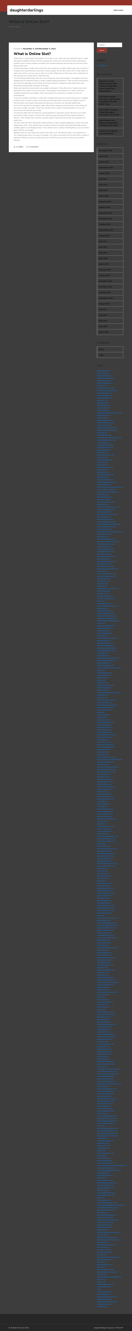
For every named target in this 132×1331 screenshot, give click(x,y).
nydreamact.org (102, 442)
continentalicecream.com (106, 787)
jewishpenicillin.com (104, 663)
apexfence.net (102, 1307)
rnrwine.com (101, 1267)
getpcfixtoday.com (104, 450)
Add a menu (118, 10)
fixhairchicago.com (104, 987)
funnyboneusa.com (104, 933)
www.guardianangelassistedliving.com (111, 1205)
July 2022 (103, 309)
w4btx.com (101, 623)
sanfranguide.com (103, 749)
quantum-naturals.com (105, 1217)
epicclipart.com (102, 457)
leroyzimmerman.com (105, 1259)
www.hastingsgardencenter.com (109, 1170)
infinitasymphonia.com (105, 809)
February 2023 (105, 270)
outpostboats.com (103, 720)
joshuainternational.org (105, 1061)
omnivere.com (102, 400)
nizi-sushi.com (102, 871)
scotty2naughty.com (104, 831)
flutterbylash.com (103, 1247)
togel (101, 355)
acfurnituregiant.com (104, 395)
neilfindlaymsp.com (104, 962)
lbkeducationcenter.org (105, 685)
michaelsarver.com (104, 641)
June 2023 (103, 247)
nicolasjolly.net (102, 806)
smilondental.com (103, 631)
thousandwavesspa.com (106, 957)
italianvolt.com (102, 586)
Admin (20, 147)
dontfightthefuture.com (105, 551)
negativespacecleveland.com (107, 918)
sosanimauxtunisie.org (105, 467)
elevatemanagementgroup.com (108, 1257)
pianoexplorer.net (103, 1173)
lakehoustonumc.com (104, 1052)
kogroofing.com (102, 470)
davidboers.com (102, 1042)
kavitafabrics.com (103, 940)
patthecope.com (103, 995)
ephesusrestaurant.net (105, 1185)
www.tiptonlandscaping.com (107, 1133)
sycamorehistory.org (104, 1160)
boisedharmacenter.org (105, 707)
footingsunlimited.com (105, 1103)
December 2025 (105, 150)
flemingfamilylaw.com (105, 1264)
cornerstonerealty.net (105, 1163)
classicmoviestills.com (105, 737)
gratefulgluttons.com (104, 727)
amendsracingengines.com (106, 1089)
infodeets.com (102, 385)
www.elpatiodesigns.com (106, 1193)
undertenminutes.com (105, 398)
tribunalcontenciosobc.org (106, 769)
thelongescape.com (104, 883)
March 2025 (104, 162)
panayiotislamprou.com (105, 480)
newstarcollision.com (104, 633)
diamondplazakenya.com (106, 1210)
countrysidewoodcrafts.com (107, 428)
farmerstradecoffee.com (106, 1037)
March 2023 (104, 264)
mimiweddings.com (104, 1294)
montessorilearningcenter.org (107, 1220)
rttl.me (99, 1289)
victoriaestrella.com (104, 955)
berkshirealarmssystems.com (107, 589)
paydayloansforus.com (105, 420)
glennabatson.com (103, 777)
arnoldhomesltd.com (104, 554)
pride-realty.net (102, 1242)
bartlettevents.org (103, 499)
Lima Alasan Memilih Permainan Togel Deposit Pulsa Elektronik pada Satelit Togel (109, 100)
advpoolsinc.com (103, 975)
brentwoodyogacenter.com (107, 1131)
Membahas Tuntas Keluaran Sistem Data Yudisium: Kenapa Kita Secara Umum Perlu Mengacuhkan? (108, 86)
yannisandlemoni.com (105, 596)
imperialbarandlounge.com (106, 561)
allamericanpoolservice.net (106, 660)
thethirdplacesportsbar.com (107, 1183)
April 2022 (103, 326)
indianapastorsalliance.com (107, 980)
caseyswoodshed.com (105, 985)
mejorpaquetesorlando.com (107, 618)
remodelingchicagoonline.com (107, 1128)
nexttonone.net (102, 1056)
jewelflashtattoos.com (105, 447)
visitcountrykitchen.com (105, 893)
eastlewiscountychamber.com (108, 767)
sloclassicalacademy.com (106, 772)
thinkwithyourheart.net (105, 566)
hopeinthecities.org (104, 725)
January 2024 (104, 207)
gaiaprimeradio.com (104, 876)
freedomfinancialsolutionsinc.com (109, 1084)
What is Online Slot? (32, 53)
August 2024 (104, 173)
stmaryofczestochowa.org (106, 848)
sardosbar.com (102, 584)
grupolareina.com (103, 504)
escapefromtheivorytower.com (108, 541)
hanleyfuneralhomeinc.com (107, 616)
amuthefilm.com (102, 801)
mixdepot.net (102, 1155)
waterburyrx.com (103, 972)
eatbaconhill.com (103, 410)
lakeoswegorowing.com (105, 1269)
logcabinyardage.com (105, 1039)
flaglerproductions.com (105, 782)
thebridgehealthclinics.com (106, 1024)
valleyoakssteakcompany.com (108, 982)
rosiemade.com (102, 608)
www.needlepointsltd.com (106, 1116)
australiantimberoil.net (105, 519)
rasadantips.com (103, 403)
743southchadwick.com (106, 544)
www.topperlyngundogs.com (107, 1074)
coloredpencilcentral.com (106, 556)
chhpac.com (101, 1282)
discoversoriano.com (104, 742)
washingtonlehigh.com (105, 1141)
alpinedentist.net (103, 472)
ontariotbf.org (102, 433)
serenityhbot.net (103, 1059)
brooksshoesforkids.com (106, 1012)
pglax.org (100, 915)
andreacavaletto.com (105, 702)
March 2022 (104, 332)
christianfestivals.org (104, 891)
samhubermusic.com (104, 1304)
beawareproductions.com (106, 839)
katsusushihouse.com (105, 814)
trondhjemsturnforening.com (107, 1207)
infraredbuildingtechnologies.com (109, 524)
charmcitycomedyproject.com (107, 836)
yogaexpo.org (102, 697)
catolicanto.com (102, 683)
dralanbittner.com (103, 593)
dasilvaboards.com (104, 774)
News (101, 349)
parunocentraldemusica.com (107, 1203)
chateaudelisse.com (104, 485)
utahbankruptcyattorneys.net (107, 569)
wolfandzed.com (103, 1148)
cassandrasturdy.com (105, 732)
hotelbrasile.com (103, 494)
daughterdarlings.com (105, 383)
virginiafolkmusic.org (104, 673)
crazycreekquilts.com (104, 789)
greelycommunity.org (104, 816)
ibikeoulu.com (102, 844)
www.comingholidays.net (106, 747)
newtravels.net (102, 418)
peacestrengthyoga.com (106, 1081)
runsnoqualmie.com (104, 1106)
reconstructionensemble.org (107, 938)
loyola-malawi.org (103, 715)
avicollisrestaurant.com (105, 965)
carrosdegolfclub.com (104, 529)
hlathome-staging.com (105, 645)
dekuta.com (101, 1151)
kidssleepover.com (103, 415)
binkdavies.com (102, 792)
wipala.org (100, 712)
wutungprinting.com (104, 903)
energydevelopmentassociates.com (110, 532)
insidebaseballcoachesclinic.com (108, 1232)
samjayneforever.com (105, 1225)
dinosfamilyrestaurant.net (106, 522)
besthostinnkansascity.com (107, 1297)
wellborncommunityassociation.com (110, 487)
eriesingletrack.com (104, 603)
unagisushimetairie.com (105, 445)
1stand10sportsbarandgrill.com (108, 621)
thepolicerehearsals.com (106, 762)
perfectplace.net (103, 690)
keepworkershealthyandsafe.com (109, 437)
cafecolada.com (102, 740)
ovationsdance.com (104, 675)
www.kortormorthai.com (106, 1091)
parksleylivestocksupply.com (107, 705)
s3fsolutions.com (103, 537)
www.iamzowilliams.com (106, 1168)
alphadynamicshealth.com (106, 1245)
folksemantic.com (103, 581)
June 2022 (103, 315)
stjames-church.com (104, 829)
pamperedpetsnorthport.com (107, 606)
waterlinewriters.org (104, 1027)
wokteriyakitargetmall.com (106, 648)
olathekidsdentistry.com (105, 613)
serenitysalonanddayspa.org (107, 390)
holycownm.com (103, 945)
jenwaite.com (102, 1255)
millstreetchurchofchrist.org (107, 1237)
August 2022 (104, 304)
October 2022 (104, 292)
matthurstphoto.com (104, 1227)
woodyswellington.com (105, 1188)
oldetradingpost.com (104, 512)
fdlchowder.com (103, 1113)
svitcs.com (101, 997)
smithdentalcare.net (104, 1299)
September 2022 (106, 298)
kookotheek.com (103, 477)
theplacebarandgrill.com (105, 970)
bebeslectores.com (104, 517)
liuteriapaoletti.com (104, 920)
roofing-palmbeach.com (105, 549)
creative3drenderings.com (106, 1034)
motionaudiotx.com (104, 1287)
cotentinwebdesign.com (106, 509)
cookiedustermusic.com (105, 935)
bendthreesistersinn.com (106, 928)
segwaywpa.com (103, 1019)
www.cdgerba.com (104, 1200)
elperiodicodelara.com (105, 376)
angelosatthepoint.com (105, 977)
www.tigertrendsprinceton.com (108, 1069)
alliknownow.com (103, 764)
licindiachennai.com (104, 381)
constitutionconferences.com (107, 992)
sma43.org (101, 1126)
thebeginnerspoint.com (105, 744)
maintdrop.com (102, 462)
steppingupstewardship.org (107, 1136)
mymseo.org (101, 1279)
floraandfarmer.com (104, 534)
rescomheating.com (104, 1292)
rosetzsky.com (102, 821)
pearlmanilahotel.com (104, 460)
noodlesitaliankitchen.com (106, 440)
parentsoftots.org (103, 1032)
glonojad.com (102, 824)
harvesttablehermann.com (106, 527)
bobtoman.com (102, 465)
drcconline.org (102, 967)
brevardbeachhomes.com (106, 539)
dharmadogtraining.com (105, 1284)
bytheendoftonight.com (105, 722)
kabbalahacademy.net (105, 628)
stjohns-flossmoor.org (105, 930)
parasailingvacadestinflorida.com (109, 1240)
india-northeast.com (104, 546)
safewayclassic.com (104, 425)
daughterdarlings (21, 10)
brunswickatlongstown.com (107, 863)
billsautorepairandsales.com (107, 1215)
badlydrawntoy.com (104, 1049)
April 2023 (103, 258)
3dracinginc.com (103, 754)
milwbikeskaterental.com (106, 908)
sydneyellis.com (102, 653)
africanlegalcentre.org (105, 811)
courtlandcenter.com (104, 960)
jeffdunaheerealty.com (105, 1079)
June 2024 (103, 185)
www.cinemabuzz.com (105, 1153)
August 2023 (104, 236)
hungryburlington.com (105, 861)
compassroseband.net (105, 1002)
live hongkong (102, 65)
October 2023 (104, 224)
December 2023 (105, 213)
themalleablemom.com (105, 856)
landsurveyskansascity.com (107, 1099)
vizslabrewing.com (104, 591)
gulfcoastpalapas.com (105, 1022)
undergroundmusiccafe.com (107, 1302)
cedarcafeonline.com (104, 393)
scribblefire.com (102, 695)
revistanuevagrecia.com (105, 826)
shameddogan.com (104, 1029)
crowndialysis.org (103, 655)
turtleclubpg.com (103, 950)
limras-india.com (103, 373)
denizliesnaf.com (103, 990)
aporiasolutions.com (104, 1017)
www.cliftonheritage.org (106, 1123)
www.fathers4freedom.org (107, 1071)
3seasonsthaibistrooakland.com (108, 692)
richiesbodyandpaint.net (106, 378)
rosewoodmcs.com (104, 1158)
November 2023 (105, 219)
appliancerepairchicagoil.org (107, 430)
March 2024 (104, 196)
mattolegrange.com (104, 886)
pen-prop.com (102, 1066)
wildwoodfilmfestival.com (106, 489)
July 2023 (103, 241)
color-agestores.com (104, 710)
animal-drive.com (103, 1007)
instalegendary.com (104, 435)
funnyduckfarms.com (104, 1252)
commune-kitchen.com (105, 799)
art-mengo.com (102, 873)
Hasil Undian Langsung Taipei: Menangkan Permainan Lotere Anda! (109, 112)
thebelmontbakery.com (105, 423)
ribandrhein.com (102, 678)
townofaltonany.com (104, 913)
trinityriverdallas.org (104, 688)
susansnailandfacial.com (106, 1064)
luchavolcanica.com (104, 943)
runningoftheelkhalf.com (106, 1076)
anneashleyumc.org (104, 1096)
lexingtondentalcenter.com (107, 650)
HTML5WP (118, 1328)
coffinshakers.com (103, 846)
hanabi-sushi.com (103, 1146)
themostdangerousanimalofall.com (109, 759)
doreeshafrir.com (103, 834)
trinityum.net (101, 1178)
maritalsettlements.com (105, 905)
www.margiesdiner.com (105, 1111)
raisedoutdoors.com (104, 564)
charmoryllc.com (103, 752)
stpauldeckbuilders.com (105, 1101)
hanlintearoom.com (104, 1250)
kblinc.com (100, 601)
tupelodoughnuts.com (105, 611)
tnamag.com (101, 1009)
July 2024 (103, 179)
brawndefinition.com (104, 784)
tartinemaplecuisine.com (106, 866)
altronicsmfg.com (103, 408)
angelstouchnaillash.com (106, 626)
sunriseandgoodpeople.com (107, 923)
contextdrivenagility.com (106, 841)
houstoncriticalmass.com (106, 757)
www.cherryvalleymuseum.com (108, 507)
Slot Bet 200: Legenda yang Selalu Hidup (108, 132)
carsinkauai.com (102, 1235)
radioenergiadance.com (105, 475)
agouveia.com (102, 1274)
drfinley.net (101, 1262)
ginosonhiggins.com (104, 900)
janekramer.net (102, 868)
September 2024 (106, 168)
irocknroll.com (102, 571)
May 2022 (103, 321)
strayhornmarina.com (104, 779)
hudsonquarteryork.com (105, 1195)
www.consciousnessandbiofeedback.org (112, 1165)
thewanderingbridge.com (106, 853)
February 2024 (105, 202)
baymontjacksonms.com (106, 910)
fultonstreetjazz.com (104, 497)
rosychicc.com (102, 717)
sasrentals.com (102, 636)
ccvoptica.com (102, 1138)
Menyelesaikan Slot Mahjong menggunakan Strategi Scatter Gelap (108, 122)
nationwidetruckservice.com (107, 948)
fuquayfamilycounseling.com (107, 1272)
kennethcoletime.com (105, 858)
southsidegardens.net (105, 1175)
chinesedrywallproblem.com (107, 925)
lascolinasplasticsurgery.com (107, 1121)
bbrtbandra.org (102, 452)
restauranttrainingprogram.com (108, 658)
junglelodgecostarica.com (106, 888)
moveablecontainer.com (105, 502)
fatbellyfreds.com (103, 1190)
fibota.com (101, 1198)
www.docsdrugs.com (104, 1108)
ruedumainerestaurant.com (106, 819)
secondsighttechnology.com (107, 638)
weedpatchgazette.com (106, 598)
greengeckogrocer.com (105, 643)
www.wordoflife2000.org (106, 574)
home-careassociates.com (106, 700)
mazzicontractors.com (105, 1180)
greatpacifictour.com (104, 952)
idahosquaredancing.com (106, 576)
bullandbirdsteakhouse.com (107, 1118)
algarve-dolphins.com (105, 896)
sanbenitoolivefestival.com (107, 735)
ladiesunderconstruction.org (107, 514)
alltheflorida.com (103, 1230)
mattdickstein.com (103, 1047)
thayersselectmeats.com (106, 1014)
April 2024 (103, 190)
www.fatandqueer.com (105, 1094)
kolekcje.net (101, 680)
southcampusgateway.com (107, 482)
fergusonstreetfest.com (105, 1222)
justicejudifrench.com (104, 851)
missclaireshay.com (104, 371)
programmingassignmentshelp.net (109, 413)
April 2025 (103, 156)
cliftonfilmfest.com (103, 559)
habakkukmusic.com (104, 1054)
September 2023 (106, 230)
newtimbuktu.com (103, 405)
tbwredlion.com (102, 1212)
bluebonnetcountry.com (105, 455)
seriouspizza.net (103, 1000)
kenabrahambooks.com (105, 796)
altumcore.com (102, 1004)
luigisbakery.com (103, 1143)
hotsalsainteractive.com (105, 388)
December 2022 (105, 281)
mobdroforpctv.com (104, 730)
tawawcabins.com (103, 579)
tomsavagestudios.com (105, 665)
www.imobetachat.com (105, 1044)
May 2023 (103, 253)
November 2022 (105, 287)
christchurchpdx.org (104, 794)
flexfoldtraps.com (103, 1086)
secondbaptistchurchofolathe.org (109, 1277)
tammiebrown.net (103, 878)
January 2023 (104, 275)
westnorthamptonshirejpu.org (108, 492)
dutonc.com (101, 881)
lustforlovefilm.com (104, 804)
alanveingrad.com (103, 898)
